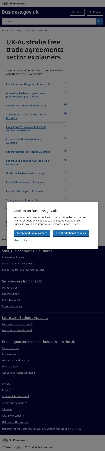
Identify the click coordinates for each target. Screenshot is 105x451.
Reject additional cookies (71, 233)
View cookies (21, 240)
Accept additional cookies (32, 233)
